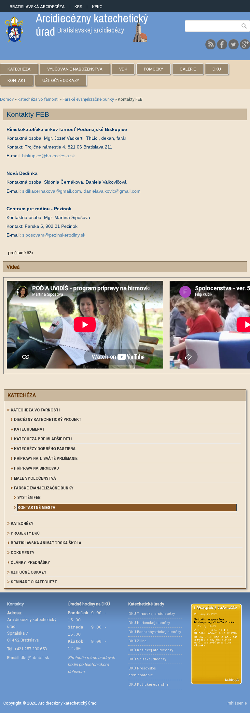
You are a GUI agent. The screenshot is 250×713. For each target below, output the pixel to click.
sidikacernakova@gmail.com (51, 191)
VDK (123, 69)
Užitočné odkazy (60, 80)
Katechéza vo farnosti (38, 99)
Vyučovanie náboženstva (75, 69)
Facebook (222, 44)
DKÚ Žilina (137, 641)
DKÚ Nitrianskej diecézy (149, 623)
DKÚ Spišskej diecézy (147, 659)
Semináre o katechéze (34, 581)
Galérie (188, 69)
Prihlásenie (237, 703)
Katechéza (19, 69)
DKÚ (217, 69)
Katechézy (22, 523)
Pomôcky (153, 69)
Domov (7, 99)
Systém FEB (29, 497)
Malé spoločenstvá (35, 478)
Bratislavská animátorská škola (46, 542)
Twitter (233, 44)
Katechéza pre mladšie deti (43, 438)
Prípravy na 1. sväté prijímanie (45, 458)
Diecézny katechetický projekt (47, 419)
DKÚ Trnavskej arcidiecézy (152, 614)
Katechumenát (29, 429)
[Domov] (76, 40)
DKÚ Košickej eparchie (149, 684)
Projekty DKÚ (25, 533)
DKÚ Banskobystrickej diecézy (155, 632)
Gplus (245, 44)
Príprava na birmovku (36, 468)
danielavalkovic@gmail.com (112, 191)
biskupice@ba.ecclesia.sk (48, 155)
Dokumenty (22, 552)
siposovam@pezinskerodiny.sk (53, 235)
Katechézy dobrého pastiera (45, 448)
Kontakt (16, 80)
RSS (210, 44)
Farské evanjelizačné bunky (88, 99)
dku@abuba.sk (35, 657)
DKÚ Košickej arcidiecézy (151, 650)
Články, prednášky (30, 562)
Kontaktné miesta (36, 507)
